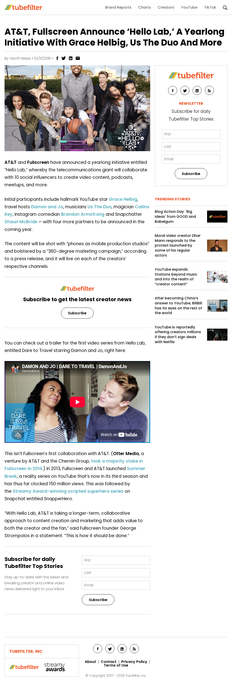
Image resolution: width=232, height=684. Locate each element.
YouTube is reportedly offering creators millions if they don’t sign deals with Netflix (178, 334)
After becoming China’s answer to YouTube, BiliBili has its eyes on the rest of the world (178, 305)
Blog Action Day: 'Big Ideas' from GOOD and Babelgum (175, 216)
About (90, 662)
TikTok (210, 7)
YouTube (189, 7)
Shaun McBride (21, 222)
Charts (144, 7)
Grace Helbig (123, 199)
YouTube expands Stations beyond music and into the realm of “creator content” (176, 276)
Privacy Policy (134, 662)
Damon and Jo (47, 207)
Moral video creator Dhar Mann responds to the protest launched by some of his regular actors (178, 245)
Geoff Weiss (20, 58)
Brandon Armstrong (82, 214)
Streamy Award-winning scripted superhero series (68, 491)
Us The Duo (99, 207)
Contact (108, 662)
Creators (166, 7)
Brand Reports (118, 7)
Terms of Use (116, 665)
